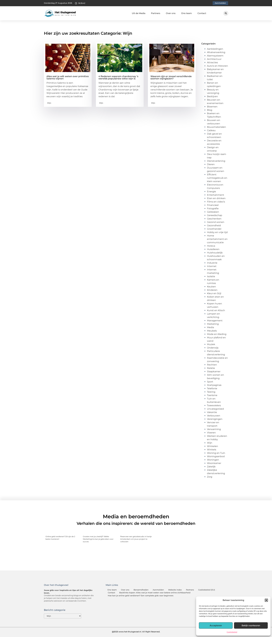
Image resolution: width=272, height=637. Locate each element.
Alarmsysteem (215, 55)
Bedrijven (212, 96)
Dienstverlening (216, 161)
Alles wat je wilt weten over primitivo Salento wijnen (67, 77)
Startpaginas (214, 385)
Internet (211, 266)
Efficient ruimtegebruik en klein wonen (217, 178)
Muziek (211, 344)
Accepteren (216, 625)
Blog (209, 110)
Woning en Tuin (216, 453)
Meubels (212, 330)
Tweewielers (214, 405)
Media (210, 327)
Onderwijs (212, 347)
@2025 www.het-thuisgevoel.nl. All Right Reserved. (136, 631)
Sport (210, 381)
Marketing (213, 324)
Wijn (49, 103)
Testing (211, 392)
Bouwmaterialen (216, 127)
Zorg (209, 476)
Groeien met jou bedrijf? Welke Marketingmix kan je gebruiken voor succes (98, 539)
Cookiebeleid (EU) (206, 590)
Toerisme (212, 395)
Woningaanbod (216, 456)
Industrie (212, 262)
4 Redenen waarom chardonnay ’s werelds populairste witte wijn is (118, 77)
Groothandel (214, 229)
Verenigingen (214, 419)
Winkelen (212, 446)
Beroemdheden (141, 590)
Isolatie (211, 276)
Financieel (213, 205)
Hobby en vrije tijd (217, 232)
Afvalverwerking (216, 52)
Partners (155, 13)
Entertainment (215, 195)
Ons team (186, 13)
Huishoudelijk (215, 252)
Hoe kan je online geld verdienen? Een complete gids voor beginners (140, 596)
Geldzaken (213, 212)
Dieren (211, 164)
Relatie (211, 368)
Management (215, 320)
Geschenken (214, 218)
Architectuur (214, 59)
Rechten (212, 364)
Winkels (211, 449)
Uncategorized (215, 408)
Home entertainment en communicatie (217, 239)
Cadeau (211, 130)
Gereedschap (214, 215)
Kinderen (212, 290)
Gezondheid (214, 225)
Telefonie (212, 388)
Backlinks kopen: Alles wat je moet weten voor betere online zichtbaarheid (154, 593)
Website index (175, 590)
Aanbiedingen (215, 49)
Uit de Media (138, 13)
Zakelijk (211, 466)
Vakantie (212, 412)
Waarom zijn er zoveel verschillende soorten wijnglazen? (171, 77)
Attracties (212, 62)
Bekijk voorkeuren (251, 625)
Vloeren (211, 432)
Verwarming (214, 429)
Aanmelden (158, 590)
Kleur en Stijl (214, 293)
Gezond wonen (215, 222)
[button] (266, 600)
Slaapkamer (213, 371)
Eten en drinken (216, 198)
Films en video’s (216, 201)
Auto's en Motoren (217, 66)
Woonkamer (214, 463)
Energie (211, 191)
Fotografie (213, 208)
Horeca (211, 245)
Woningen (213, 459)
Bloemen (212, 106)
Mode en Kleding (216, 334)
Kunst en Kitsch (216, 310)
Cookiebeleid (232, 632)
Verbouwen (213, 415)
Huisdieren (213, 249)
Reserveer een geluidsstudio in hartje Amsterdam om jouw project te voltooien (136, 539)
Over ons (171, 13)
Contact (201, 13)
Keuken (211, 286)
